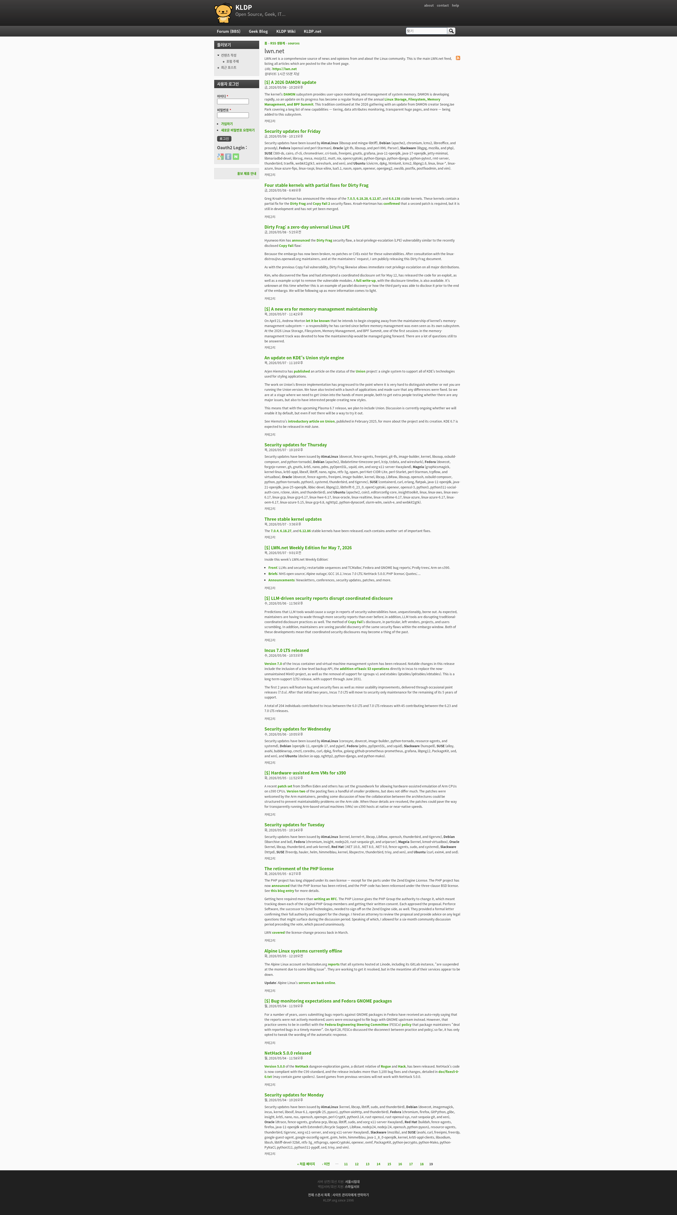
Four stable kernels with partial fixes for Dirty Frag (316, 185)
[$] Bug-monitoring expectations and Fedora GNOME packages (328, 1001)
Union (360, 371)
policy (406, 1024)
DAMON (289, 94)
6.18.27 (285, 530)
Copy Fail (286, 245)
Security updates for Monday (294, 1095)
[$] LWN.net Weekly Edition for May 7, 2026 (308, 547)
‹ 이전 (326, 1164)
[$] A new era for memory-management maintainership (320, 309)
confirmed (391, 203)
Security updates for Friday (292, 131)
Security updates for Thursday (295, 444)
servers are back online (317, 982)
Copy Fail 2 (321, 203)
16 (400, 1164)
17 (411, 1164)
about (429, 5)
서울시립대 (352, 1181)
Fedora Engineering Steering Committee (356, 1024)
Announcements (281, 580)
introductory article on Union (311, 421)
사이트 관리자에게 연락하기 (350, 1195)
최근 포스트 (228, 67)
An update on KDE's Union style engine (304, 357)
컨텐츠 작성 (228, 55)
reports (334, 964)
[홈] (223, 13)
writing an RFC (325, 898)
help (455, 5)
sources (294, 43)
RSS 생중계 (277, 43)
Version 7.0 (273, 663)
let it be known (318, 320)
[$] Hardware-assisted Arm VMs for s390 (305, 773)
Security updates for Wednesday (297, 729)
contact (443, 5)
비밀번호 (224, 110)
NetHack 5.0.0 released (287, 1053)
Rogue (386, 1066)
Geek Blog (258, 31)
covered (278, 932)
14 (378, 1164)
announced (301, 240)
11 (346, 1164)
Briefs (272, 573)
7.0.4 (274, 530)
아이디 (222, 96)
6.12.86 (305, 530)
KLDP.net (312, 31)
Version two (296, 791)
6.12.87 (375, 198)
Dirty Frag (298, 203)
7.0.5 (351, 198)
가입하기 (227, 123)
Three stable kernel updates (293, 519)
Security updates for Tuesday (294, 824)
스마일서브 (352, 1186)
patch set (285, 786)
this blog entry (282, 890)
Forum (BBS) (228, 31)
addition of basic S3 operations (364, 668)
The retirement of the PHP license (299, 868)
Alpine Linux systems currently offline (303, 951)
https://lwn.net (284, 68)
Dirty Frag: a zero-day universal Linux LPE (307, 227)
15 (389, 1164)
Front (272, 567)
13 (367, 1164)
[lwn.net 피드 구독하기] (458, 58)
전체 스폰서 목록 (319, 1195)
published (302, 371)
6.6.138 (394, 198)
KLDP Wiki (285, 31)
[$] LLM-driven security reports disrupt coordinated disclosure (328, 598)
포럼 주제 (232, 61)
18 (422, 1164)
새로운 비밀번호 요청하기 (238, 130)
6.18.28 (362, 198)
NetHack (301, 1066)
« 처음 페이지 (306, 1164)
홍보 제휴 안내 (246, 173)
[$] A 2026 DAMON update (290, 82)
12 (357, 1164)
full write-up (366, 280)
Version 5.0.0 (274, 1066)
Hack (402, 1066)
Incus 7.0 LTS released (286, 650)
